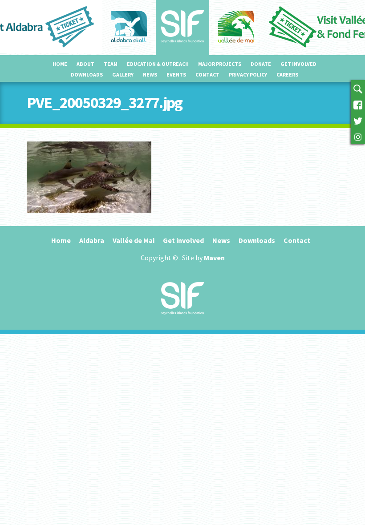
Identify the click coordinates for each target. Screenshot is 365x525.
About (85, 64)
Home (60, 64)
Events (176, 74)
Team (111, 64)
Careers (287, 74)
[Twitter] (358, 120)
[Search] (358, 88)
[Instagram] (358, 136)
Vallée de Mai (133, 240)
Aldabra (91, 240)
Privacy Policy (248, 74)
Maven (214, 257)
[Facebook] (358, 104)
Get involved (298, 64)
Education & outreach (158, 64)
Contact (207, 74)
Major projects (219, 64)
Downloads (87, 74)
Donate (261, 64)
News (150, 74)
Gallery (123, 74)
